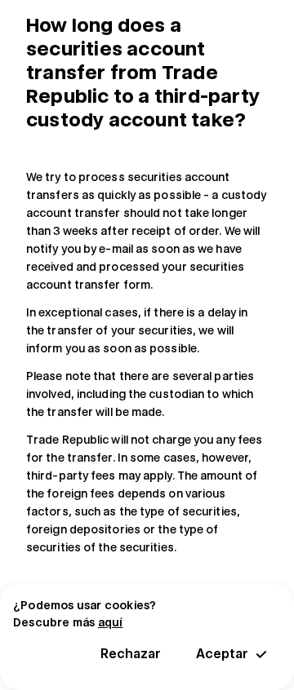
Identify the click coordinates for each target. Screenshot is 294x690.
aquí (110, 622)
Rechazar (130, 653)
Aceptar (222, 653)
